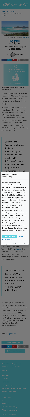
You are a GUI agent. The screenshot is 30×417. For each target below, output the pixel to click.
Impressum (9, 244)
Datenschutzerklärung (21, 244)
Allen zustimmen (9, 236)
